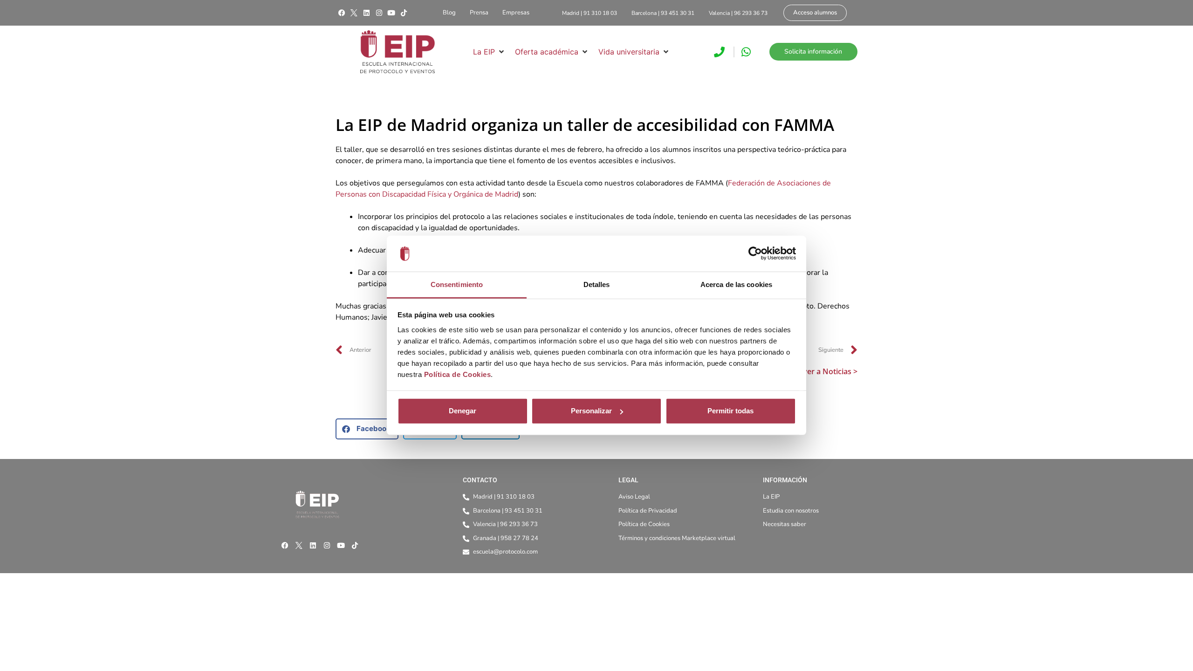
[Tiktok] (404, 13)
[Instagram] (379, 13)
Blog (449, 12)
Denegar (462, 411)
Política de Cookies (457, 374)
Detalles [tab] (596, 284)
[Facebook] (342, 13)
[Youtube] (391, 13)
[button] (489, 52)
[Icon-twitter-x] (354, 13)
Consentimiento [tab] (457, 284)
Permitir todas (730, 411)
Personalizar (591, 411)
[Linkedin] (366, 13)
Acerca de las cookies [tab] (736, 284)
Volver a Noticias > (824, 371)
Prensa (479, 12)
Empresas (515, 12)
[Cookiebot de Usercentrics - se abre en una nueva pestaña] (755, 253)
